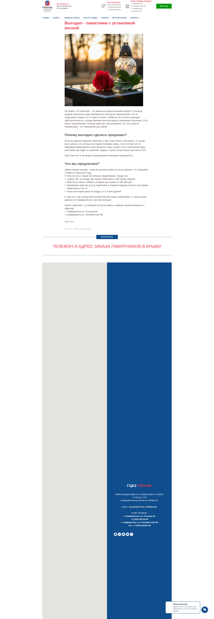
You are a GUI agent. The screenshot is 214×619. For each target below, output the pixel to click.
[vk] (131, 534)
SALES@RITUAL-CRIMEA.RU (143, 507)
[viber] (123, 534)
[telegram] (119, 534)
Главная (45, 18)
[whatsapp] (115, 534)
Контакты (135, 18)
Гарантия (105, 18)
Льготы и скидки (90, 18)
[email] (127, 534)
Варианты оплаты (72, 18)
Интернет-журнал (119, 18)
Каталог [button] (56, 18)
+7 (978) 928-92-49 (114, 7)
